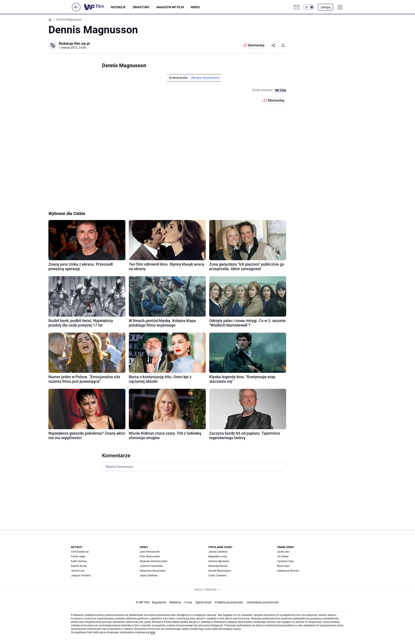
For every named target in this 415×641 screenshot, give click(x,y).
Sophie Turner (79, 566)
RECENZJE (118, 7)
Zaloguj (325, 7)
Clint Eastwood (80, 551)
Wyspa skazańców (205, 78)
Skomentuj (256, 45)
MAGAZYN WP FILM (170, 7)
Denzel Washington (219, 570)
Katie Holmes (79, 561)
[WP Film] (97, 7)
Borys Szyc (283, 566)
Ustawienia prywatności (262, 602)
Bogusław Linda (217, 556)
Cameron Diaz (285, 561)
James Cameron (218, 551)
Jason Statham (149, 575)
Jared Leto (283, 551)
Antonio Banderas (218, 561)
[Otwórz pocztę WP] (296, 7)
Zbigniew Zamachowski (153, 561)
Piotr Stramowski (150, 556)
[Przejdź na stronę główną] (76, 10)
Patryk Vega (78, 556)
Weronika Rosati (217, 566)
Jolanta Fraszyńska (151, 566)
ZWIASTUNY (141, 7)
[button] (308, 7)
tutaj (152, 632)
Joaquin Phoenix (81, 575)
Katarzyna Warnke (288, 570)
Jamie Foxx (78, 570)
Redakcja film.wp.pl (74, 43)
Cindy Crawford (217, 575)
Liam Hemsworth (150, 551)
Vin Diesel (283, 556)
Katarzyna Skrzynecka (153, 570)
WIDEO (195, 7)
